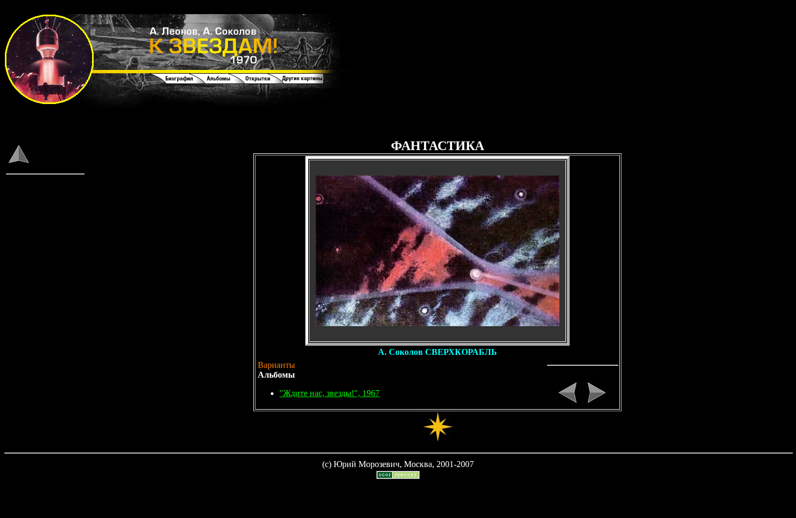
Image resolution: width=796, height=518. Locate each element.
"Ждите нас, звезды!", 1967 (329, 393)
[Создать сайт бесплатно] (398, 476)
